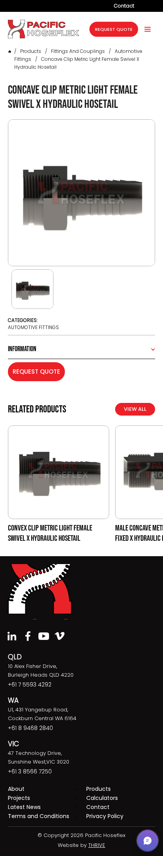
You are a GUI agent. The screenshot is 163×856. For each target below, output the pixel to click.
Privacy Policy (104, 816)
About (16, 789)
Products (30, 51)
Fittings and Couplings (78, 51)
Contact (124, 5)
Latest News (24, 807)
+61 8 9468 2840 (30, 728)
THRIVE (96, 845)
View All (135, 409)
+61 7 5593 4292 (29, 685)
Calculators (102, 798)
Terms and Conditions (38, 816)
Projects (19, 798)
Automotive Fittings (33, 327)
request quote (114, 29)
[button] (147, 840)
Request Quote (36, 371)
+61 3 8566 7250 (30, 771)
